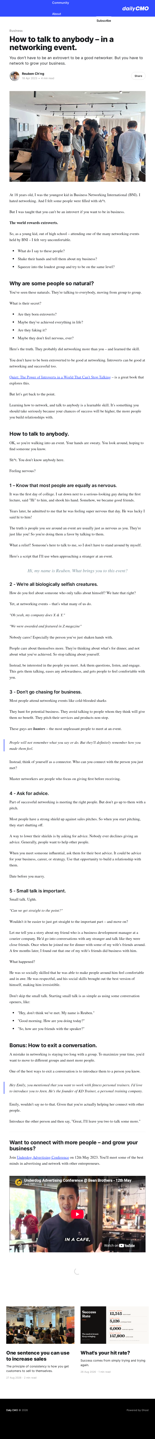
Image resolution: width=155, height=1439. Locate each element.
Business (16, 30)
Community (60, 3)
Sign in (84, 20)
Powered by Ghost (138, 1410)
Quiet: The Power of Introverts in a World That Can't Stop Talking (60, 377)
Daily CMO (12, 1410)
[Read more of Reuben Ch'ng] (14, 76)
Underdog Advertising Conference (43, 1157)
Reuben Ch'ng (33, 74)
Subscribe (104, 20)
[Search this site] (72, 21)
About (56, 14)
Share (138, 75)
